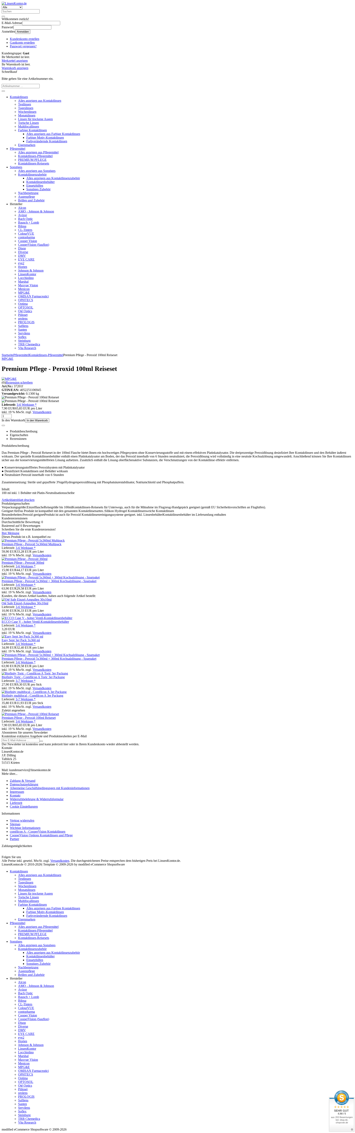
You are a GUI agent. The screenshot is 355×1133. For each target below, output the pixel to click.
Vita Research (27, 348)
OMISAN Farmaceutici (33, 296)
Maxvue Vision (28, 285)
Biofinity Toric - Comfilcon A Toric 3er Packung (33, 677)
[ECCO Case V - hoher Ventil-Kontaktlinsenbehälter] (37, 618)
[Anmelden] (41, 741)
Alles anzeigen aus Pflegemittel (38, 152)
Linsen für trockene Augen (35, 119)
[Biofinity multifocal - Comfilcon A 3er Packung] (34, 692)
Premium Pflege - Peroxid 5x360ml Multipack (31, 544)
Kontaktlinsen (19, 97)
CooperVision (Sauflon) (33, 244)
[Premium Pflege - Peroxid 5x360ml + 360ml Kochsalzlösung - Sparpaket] (51, 577)
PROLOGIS (26, 322)
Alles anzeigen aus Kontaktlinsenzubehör (53, 178)
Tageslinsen (25, 108)
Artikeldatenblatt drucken (18, 500)
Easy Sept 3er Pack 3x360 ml (21, 640)
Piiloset (23, 315)
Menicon (24, 289)
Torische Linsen (28, 123)
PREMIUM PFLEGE (32, 159)
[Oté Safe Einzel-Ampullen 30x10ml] (27, 599)
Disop (22, 248)
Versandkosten (41, 412)
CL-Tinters (25, 230)
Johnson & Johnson (31, 270)
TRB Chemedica (29, 344)
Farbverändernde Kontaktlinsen (46, 141)
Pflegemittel (17, 148)
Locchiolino (26, 278)
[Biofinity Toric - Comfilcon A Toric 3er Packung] (35, 673)
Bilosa (22, 226)
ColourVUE (26, 233)
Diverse (23, 252)
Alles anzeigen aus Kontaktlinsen (39, 100)
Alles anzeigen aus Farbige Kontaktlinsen (53, 134)
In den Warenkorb (37, 420)
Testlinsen (24, 104)
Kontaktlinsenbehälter (40, 182)
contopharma (26, 237)
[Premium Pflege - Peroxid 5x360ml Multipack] (33, 540)
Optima (23, 303)
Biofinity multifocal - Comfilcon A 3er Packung (32, 695)
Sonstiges (16, 167)
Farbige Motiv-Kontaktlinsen (45, 137)
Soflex (22, 337)
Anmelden (23, 31)
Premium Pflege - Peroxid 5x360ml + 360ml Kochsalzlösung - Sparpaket (49, 581)
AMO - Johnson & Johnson (36, 211)
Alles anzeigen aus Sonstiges (36, 171)
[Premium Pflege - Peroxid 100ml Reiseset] (30, 714)
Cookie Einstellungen (24, 806)
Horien (22, 267)
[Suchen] (3, 16)
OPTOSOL (25, 307)
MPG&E (24, 292)
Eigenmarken (26, 145)
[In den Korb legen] (3, 91)
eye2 (21, 263)
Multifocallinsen (28, 126)
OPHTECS (25, 300)
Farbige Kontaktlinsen (32, 130)
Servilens (24, 333)
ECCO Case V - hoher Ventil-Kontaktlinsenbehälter (35, 621)
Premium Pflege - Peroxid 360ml (23, 562)
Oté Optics (25, 311)
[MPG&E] (9, 379)
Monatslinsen (26, 115)
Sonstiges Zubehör (38, 189)
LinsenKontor (27, 274)
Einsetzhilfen (34, 185)
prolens (23, 318)
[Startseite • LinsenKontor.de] (14, 3)
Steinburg (24, 340)
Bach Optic (25, 219)
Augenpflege (26, 196)
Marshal (23, 281)
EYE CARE (26, 259)
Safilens (23, 326)
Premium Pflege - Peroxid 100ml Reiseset (29, 717)
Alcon (22, 207)
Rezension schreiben (19, 382)
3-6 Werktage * (27, 404)
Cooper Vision (27, 241)
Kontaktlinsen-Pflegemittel (35, 156)
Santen (22, 329)
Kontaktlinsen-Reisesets (33, 163)
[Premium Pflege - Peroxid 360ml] (24, 559)
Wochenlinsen (27, 111)
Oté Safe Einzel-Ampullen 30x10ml (25, 603)
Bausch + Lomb (28, 222)
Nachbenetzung (28, 193)
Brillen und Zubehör (31, 200)
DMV (22, 255)
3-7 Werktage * (26, 681)
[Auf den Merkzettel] (3, 425)
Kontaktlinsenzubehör (32, 174)
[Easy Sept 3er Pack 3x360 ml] (22, 636)
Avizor (22, 215)
